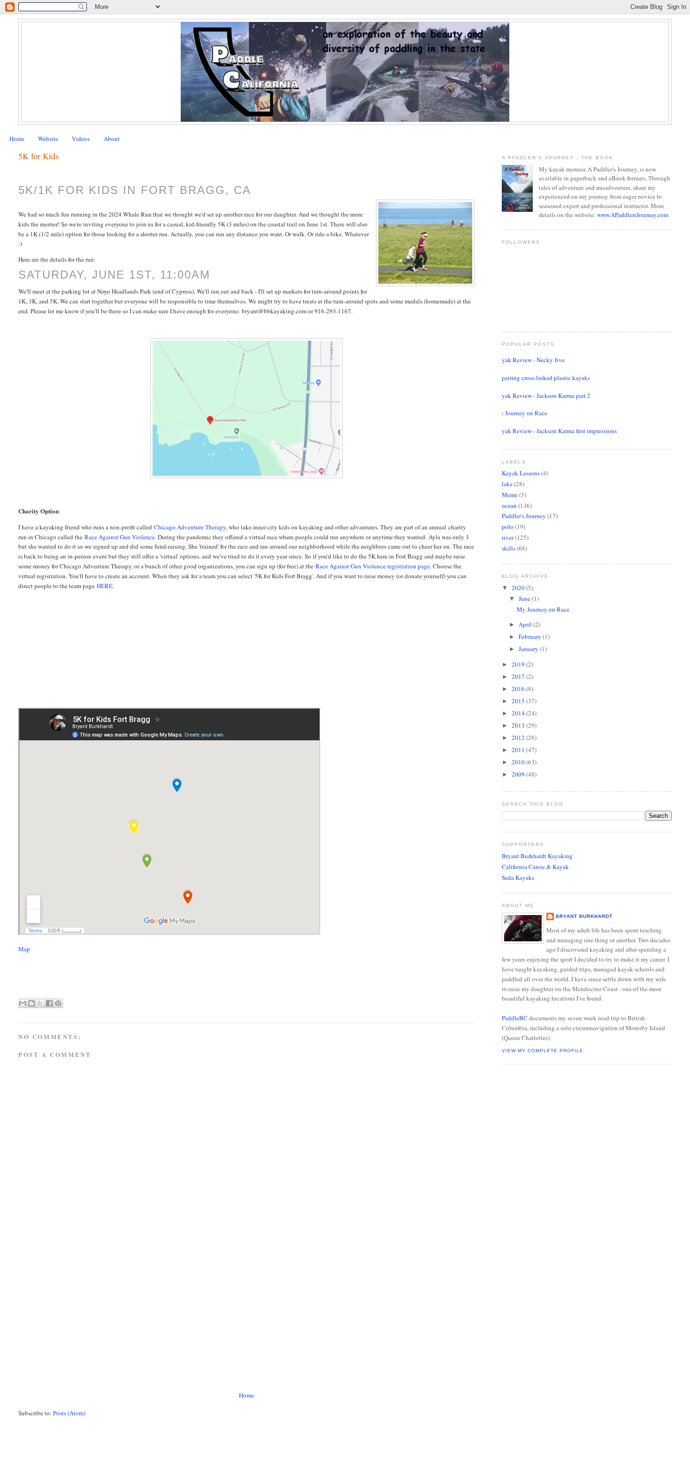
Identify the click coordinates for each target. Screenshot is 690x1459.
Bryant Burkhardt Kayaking (537, 856)
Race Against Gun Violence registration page (372, 566)
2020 (519, 587)
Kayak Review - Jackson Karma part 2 (542, 395)
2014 (519, 713)
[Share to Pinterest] (58, 1003)
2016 (519, 688)
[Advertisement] (88, 1324)
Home (16, 138)
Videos (81, 138)
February (531, 636)
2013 (519, 725)
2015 (519, 701)
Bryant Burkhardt (584, 916)
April (526, 624)
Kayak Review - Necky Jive (530, 360)
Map (24, 949)
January (529, 648)
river (508, 537)
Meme (510, 494)
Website (48, 138)
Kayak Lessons (521, 473)
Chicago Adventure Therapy (190, 527)
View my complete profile (542, 1050)
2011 (519, 749)
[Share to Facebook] (49, 1003)
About (112, 138)
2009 (519, 774)
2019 (519, 664)
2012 (519, 737)
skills (508, 548)
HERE (105, 586)
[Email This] (22, 1003)
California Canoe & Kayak (535, 866)
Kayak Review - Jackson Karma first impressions (556, 431)
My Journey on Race (521, 413)
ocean (509, 505)
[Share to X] (40, 1003)
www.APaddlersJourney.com (632, 214)
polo (508, 526)
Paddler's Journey (524, 516)
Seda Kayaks (518, 877)
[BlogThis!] (31, 1003)
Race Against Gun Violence (119, 537)
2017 (519, 676)
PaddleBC (515, 1018)
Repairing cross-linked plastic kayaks (542, 377)
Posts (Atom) (69, 1413)
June (525, 598)
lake (507, 484)
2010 (519, 762)
